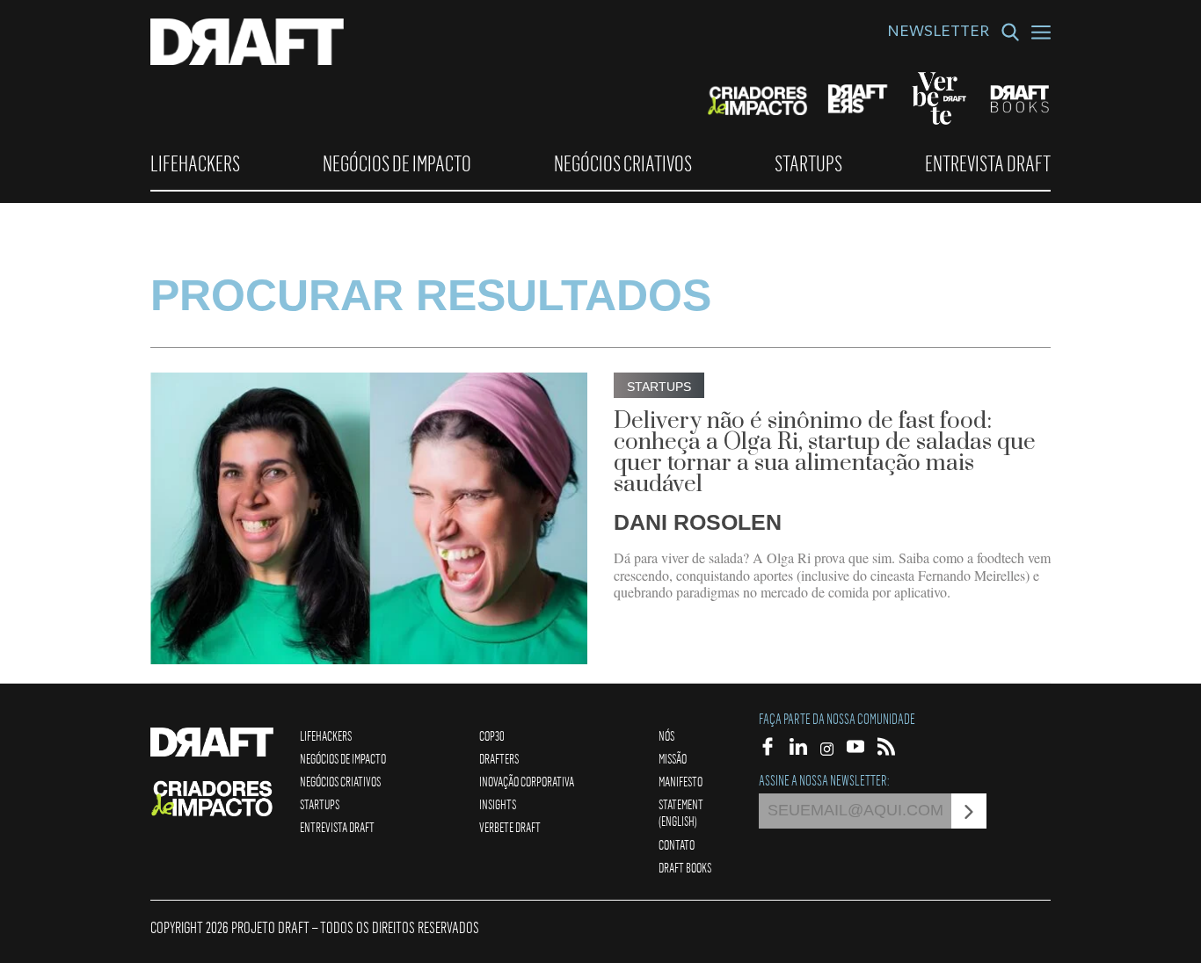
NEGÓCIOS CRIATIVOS (623, 163)
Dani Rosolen (698, 522)
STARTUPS (808, 163)
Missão (673, 758)
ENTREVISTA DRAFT (988, 163)
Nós (666, 735)
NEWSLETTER (938, 33)
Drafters (499, 758)
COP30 (492, 735)
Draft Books (685, 867)
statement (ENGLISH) (681, 812)
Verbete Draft (510, 827)
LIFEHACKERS (195, 163)
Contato (677, 844)
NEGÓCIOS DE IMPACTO (397, 163)
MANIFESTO (680, 781)
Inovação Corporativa (526, 781)
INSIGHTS (497, 804)
